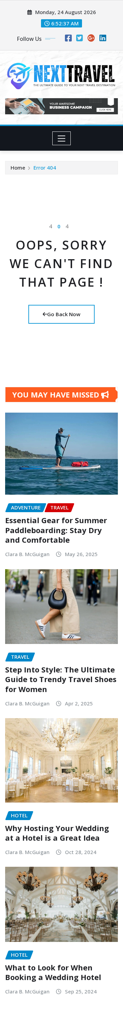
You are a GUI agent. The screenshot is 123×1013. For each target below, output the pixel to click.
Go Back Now (63, 314)
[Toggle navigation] (61, 138)
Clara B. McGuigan (27, 554)
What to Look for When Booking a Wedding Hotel (53, 972)
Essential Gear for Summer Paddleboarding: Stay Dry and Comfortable (56, 530)
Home (18, 167)
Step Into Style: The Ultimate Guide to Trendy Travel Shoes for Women (61, 679)
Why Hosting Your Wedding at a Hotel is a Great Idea (57, 833)
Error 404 (44, 167)
